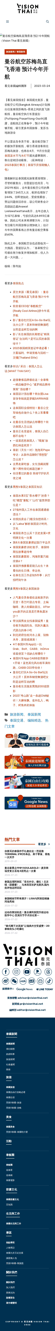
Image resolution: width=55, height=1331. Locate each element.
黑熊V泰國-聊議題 (15, 1263)
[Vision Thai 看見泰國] (27, 8)
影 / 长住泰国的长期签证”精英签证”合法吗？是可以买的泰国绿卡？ (31, 339)
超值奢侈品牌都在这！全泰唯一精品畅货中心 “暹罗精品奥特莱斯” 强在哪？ (31, 384)
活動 (9, 1141)
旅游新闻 (10, 51)
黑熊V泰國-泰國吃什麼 (17, 1132)
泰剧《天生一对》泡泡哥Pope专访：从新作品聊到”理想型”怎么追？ (31, 454)
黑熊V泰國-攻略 (13, 1108)
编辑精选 (34, 720)
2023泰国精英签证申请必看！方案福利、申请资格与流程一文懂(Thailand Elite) (31, 352)
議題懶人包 (11, 1258)
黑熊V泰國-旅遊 (13, 1102)
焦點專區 (10, 1242)
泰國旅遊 (10, 1087)
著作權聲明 (11, 1303)
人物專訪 (10, 1247)
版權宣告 (10, 1297)
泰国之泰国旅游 (29, 588)
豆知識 (9, 1204)
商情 (8, 1069)
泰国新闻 (21, 51)
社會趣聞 (10, 1064)
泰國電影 (10, 1180)
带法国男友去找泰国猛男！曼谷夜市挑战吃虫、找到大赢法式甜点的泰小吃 (31, 625)
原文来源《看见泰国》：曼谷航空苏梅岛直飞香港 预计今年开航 (31, 296)
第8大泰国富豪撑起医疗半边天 (31, 542)
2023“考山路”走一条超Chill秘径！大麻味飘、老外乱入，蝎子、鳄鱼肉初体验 (31, 700)
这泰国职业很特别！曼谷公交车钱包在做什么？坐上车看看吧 (31, 412)
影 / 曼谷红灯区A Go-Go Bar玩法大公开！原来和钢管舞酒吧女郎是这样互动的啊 (31, 324)
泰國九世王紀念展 (14, 1253)
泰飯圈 (9, 1165)
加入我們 (10, 1287)
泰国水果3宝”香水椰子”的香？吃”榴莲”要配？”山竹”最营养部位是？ (31, 500)
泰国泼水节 (11, 155)
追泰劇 (9, 1175)
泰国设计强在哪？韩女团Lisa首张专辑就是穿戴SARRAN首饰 (31, 398)
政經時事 (10, 1054)
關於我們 (10, 1282)
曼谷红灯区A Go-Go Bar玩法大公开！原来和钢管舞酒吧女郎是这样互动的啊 (31, 677)
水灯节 (25, 155)
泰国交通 (16, 720)
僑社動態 (10, 1049)
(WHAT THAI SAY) (18, 371)
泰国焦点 (18, 283)
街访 (15, 366)
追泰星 (9, 1170)
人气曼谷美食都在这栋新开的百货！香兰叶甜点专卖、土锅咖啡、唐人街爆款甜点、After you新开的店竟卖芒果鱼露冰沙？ (31, 607)
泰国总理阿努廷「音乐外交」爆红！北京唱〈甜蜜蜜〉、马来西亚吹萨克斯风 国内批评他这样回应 (27, 884)
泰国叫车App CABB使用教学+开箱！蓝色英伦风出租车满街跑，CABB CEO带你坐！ (31, 663)
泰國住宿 (10, 1097)
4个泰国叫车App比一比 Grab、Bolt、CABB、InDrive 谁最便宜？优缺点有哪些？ (31, 649)
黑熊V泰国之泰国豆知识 (27, 487)
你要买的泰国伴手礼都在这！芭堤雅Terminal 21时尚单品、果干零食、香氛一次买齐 (27, 854)
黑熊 (15, 588)
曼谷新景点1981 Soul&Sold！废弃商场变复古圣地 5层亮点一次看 (26, 869)
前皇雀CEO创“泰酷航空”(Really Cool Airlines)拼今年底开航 (31, 310)
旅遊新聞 (10, 1059)
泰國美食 (10, 1127)
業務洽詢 (10, 1292)
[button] (47, 21)
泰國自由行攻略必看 (15, 1092)
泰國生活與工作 (13, 1223)
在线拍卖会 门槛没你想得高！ (31, 519)
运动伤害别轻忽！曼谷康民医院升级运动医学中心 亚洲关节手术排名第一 (27, 914)
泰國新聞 (10, 1043)
